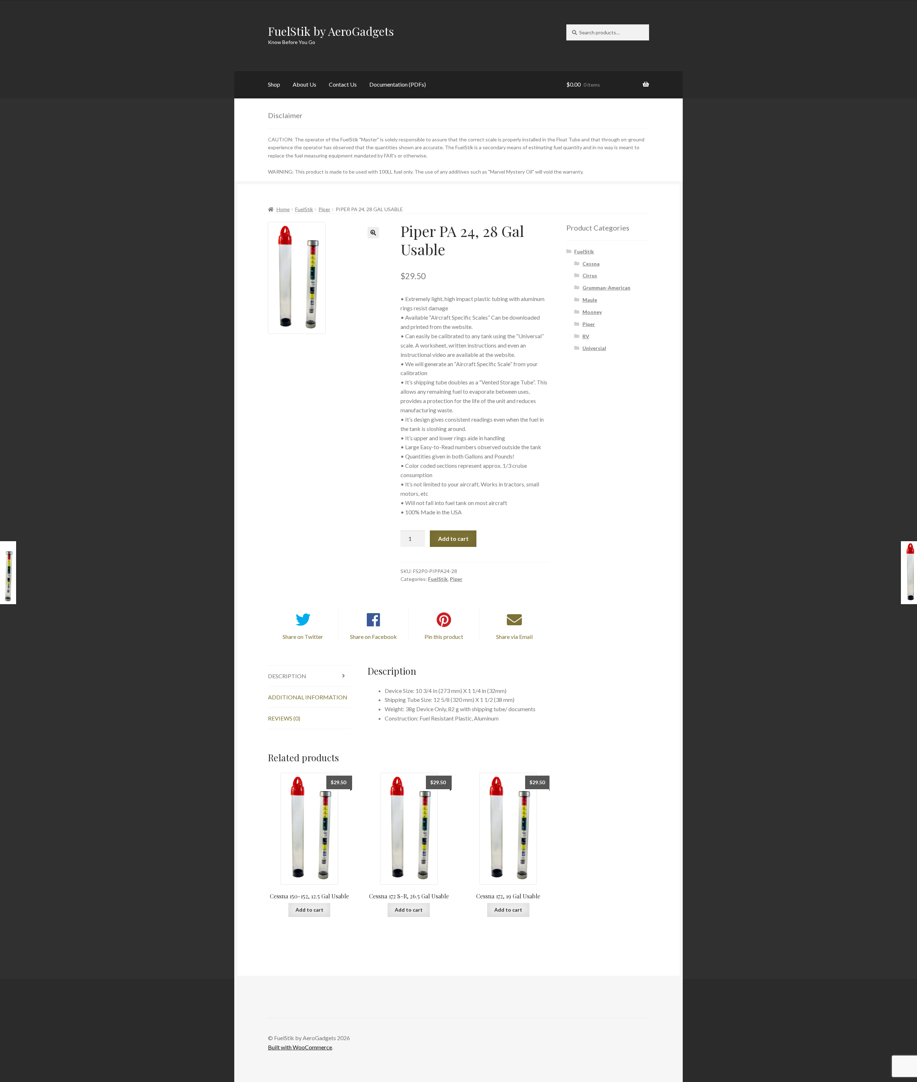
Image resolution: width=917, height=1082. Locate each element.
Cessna (591, 264)
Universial (594, 348)
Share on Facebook (373, 636)
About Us (304, 84)
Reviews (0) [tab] (284, 718)
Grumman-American (606, 288)
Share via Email (514, 636)
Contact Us (343, 84)
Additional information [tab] (307, 697)
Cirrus (589, 275)
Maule (589, 300)
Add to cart (453, 538)
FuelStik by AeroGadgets (331, 31)
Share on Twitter (303, 636)
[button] (373, 232)
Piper (324, 209)
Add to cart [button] (309, 910)
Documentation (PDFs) (397, 84)
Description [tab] (287, 676)
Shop (274, 84)
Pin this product (443, 636)
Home (283, 209)
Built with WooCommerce (300, 1047)
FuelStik (304, 209)
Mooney (592, 312)
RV (585, 336)
